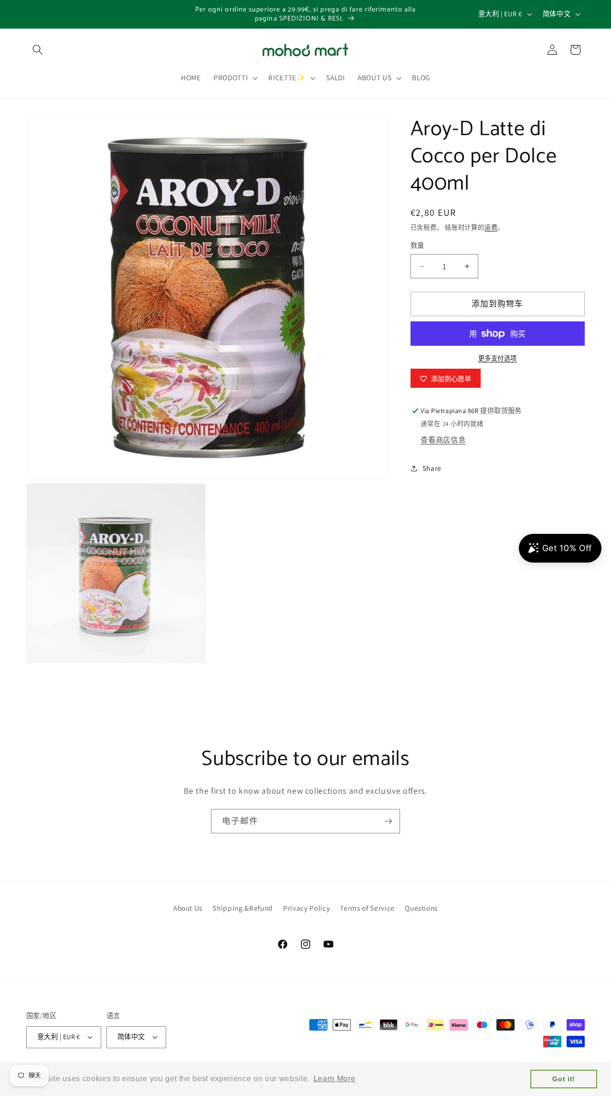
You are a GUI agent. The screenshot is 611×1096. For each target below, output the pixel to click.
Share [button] (432, 468)
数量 (417, 245)
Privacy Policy (306, 908)
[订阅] (388, 821)
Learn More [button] (335, 1079)
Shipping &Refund (242, 908)
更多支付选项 (497, 359)
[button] (37, 49)
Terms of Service (367, 908)
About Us (187, 908)
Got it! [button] (563, 1079)
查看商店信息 (443, 440)
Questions (421, 908)
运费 (491, 228)
